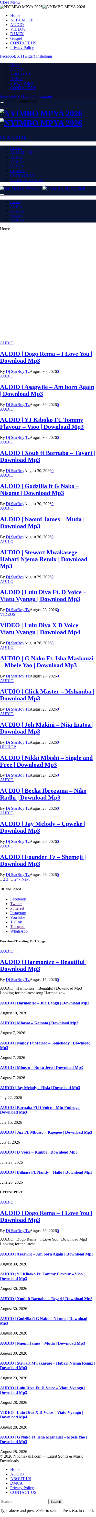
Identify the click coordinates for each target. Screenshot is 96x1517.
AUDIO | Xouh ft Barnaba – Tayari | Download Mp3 (46, 1299)
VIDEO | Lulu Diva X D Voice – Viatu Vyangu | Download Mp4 (41, 628)
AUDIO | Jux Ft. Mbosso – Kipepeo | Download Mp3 (46, 1132)
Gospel (16, 38)
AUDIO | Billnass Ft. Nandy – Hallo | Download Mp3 (46, 1172)
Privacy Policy (22, 47)
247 (17, 879)
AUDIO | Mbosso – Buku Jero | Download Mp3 (41, 1067)
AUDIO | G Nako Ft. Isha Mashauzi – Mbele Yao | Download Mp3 (46, 662)
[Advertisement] (48, 288)
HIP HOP (8, 747)
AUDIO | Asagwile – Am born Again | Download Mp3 (46, 1254)
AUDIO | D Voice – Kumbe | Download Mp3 (39, 1152)
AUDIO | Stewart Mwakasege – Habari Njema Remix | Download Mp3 (43, 559)
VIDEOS (18, 29)
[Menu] (2, 102)
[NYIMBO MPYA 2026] (48, 118)
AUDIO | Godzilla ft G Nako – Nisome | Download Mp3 (39, 489)
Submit (55, 1501)
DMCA (16, 78)
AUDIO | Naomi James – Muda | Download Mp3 (42, 1343)
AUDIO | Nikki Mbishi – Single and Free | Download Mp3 (46, 761)
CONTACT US (23, 43)
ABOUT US (20, 74)
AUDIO (17, 24)
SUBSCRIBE (13, 137)
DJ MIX (17, 34)
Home (15, 15)
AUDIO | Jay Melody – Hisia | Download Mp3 (40, 1088)
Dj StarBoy (15, 470)
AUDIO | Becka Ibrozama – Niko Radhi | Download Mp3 (43, 794)
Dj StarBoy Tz (18, 371)
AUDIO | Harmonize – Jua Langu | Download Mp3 (44, 1003)
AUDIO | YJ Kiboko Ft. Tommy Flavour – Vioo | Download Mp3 (42, 423)
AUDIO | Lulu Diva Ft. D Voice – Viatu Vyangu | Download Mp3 (43, 595)
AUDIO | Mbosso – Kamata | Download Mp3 (39, 1023)
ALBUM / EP (21, 20)
